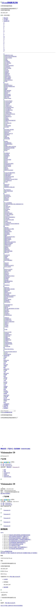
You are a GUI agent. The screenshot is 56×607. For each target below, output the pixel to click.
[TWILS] (6, 326)
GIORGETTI (7, 472)
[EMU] (5, 145)
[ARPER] (6, 72)
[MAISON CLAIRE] (9, 228)
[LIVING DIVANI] (8, 214)
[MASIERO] (7, 234)
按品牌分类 (6, 21)
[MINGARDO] (7, 239)
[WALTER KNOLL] (9, 349)
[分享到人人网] (6, 462)
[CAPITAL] (7, 104)
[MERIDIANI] (7, 238)
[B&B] (5, 89)
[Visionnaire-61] (1, 520)
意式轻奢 (17, 448)
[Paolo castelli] (7, 270)
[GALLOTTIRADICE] (9, 172)
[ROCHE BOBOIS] (8, 296)
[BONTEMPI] (7, 95)
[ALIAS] (6, 69)
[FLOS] (6, 161)
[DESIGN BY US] (8, 133)
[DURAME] (7, 138)
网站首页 (6, 18)
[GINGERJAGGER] (9, 176)
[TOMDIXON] (7, 319)
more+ (2, 532)
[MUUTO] (6, 252)
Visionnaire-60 (7, 526)
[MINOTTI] (7, 240)
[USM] (5, 329)
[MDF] (5, 235)
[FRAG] (6, 167)
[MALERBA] (7, 230)
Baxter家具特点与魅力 (14, 545)
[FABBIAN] (7, 153)
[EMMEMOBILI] (8, 144)
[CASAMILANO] (8, 110)
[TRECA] (6, 323)
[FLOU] (6, 162)
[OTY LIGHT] (7, 266)
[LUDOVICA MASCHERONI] (11, 223)
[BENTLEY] (7, 91)
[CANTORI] (7, 103)
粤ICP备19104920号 (15, 576)
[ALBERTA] (7, 66)
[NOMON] (6, 259)
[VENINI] (6, 333)
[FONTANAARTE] (8, 163)
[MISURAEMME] (8, 243)
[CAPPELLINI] (7, 106)
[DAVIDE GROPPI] (9, 129)
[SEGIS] (6, 307)
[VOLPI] (6, 345)
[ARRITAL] (7, 73)
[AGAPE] (6, 64)
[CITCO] (6, 121)
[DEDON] (6, 132)
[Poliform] (6, 274)
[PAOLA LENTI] (8, 269)
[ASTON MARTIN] (9, 65)
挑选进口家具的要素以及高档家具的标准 (19, 535)
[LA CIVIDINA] (8, 202)
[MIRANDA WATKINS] (10, 242)
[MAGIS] (6, 227)
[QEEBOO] (7, 285)
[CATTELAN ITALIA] (9, 114)
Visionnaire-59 (16, 467)
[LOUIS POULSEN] (9, 219)
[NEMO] (6, 256)
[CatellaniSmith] (7, 112)
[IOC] (5, 192)
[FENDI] (6, 157)
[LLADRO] (7, 215)
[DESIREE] (7, 134)
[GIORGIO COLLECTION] (11, 179)
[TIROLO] (6, 317)
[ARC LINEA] (7, 77)
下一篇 (6, 465)
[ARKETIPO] (7, 76)
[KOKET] (6, 200)
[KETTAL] (6, 197)
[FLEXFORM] (7, 159)
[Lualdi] (6, 221)
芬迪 (5, 471)
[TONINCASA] (8, 320)
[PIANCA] (6, 273)
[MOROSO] (7, 249)
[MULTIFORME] (8, 251)
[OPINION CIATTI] (9, 265)
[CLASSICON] (7, 123)
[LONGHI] (6, 218)
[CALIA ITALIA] (8, 100)
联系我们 (6, 408)
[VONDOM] (7, 346)
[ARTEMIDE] (7, 78)
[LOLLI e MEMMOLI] (9, 217)
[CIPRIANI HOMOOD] (9, 120)
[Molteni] (6, 247)
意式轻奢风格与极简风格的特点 (17, 542)
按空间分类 (6, 355)
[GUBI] (6, 181)
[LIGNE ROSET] (8, 213)
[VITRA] (6, 341)
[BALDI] (6, 83)
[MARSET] (6, 232)
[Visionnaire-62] (1, 516)
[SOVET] (6, 312)
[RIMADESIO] (7, 292)
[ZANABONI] (7, 354)
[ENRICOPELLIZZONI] (10, 146)
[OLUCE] (6, 262)
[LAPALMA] (7, 206)
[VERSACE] (7, 336)
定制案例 (6, 405)
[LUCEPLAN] (7, 222)
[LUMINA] (6, 225)
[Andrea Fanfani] (8, 57)
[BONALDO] (7, 94)
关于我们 (6, 19)
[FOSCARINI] (7, 166)
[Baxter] (6, 87)
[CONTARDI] (7, 125)
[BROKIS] (6, 97)
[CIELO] (6, 117)
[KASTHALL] (7, 196)
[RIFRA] (6, 291)
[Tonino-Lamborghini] (9, 321)
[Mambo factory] (8, 231)
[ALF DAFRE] (7, 68)
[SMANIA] (6, 311)
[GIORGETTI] (7, 178)
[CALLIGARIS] (8, 102)
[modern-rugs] (7, 245)
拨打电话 (3, 493)
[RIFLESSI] (7, 290)
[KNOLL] (6, 198)
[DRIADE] (6, 137)
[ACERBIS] (7, 61)
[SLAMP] (6, 309)
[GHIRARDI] (7, 175)
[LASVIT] (6, 208)
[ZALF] (6, 353)
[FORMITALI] (7, 164)
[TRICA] (6, 324)
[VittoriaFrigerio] (8, 342)
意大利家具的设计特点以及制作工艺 (18, 541)
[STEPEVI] (6, 313)
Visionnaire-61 (7, 522)
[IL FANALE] (7, 189)
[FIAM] (6, 158)
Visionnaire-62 (7, 518)
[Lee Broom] (7, 209)
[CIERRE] (6, 119)
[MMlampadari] (7, 244)
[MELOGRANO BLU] (9, 236)
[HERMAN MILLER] (9, 187)
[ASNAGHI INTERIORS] (10, 56)
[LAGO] (6, 205)
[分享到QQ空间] (1, 462)
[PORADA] (7, 277)
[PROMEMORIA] (8, 281)
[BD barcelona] (7, 90)
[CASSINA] (7, 111)
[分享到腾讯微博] (4, 462)
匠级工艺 (6, 406)
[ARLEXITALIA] (8, 80)
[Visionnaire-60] (1, 524)
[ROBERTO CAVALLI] (9, 295)
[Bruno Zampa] (7, 98)
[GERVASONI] (7, 174)
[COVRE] (6, 127)
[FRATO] (6, 168)
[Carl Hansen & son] (8, 107)
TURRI (5, 474)
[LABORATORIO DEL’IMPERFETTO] (13, 204)
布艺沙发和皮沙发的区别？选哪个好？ (19, 536)
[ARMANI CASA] (8, 55)
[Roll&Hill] (6, 300)
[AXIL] (6, 81)
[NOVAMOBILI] (8, 260)
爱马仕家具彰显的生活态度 (16, 544)
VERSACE (6, 475)
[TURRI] (6, 325)
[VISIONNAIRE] (8, 343)
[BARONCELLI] (8, 85)
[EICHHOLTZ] (7, 142)
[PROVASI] (7, 282)
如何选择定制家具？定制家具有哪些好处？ (20, 539)
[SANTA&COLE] (8, 304)
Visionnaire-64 (7, 510)
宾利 (5, 469)
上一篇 (6, 464)
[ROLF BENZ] (7, 299)
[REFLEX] (6, 287)
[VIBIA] (6, 337)
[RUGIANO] (7, 302)
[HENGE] (6, 185)
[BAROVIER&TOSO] (9, 86)
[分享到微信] (8, 462)
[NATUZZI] (7, 255)
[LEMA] (6, 210)
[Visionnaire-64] (1, 509)
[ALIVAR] (6, 70)
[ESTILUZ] (6, 149)
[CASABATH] (7, 108)
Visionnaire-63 (7, 514)
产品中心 (10, 448)
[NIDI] (5, 257)
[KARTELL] (7, 195)
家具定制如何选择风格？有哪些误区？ (19, 538)
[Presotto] (6, 279)
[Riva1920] (6, 294)
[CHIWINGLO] (8, 116)
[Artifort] (6, 60)
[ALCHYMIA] (7, 63)
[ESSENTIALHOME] (9, 147)
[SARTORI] (7, 306)
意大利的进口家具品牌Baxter (16, 548)
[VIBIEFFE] (7, 338)
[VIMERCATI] (7, 340)
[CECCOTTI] (7, 115)
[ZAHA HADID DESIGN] (10, 351)
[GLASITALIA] (8, 180)
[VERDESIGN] (7, 334)
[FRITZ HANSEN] (8, 170)
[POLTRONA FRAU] (9, 276)
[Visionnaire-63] (1, 512)
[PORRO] (6, 278)
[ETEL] (6, 150)
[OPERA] (6, 264)
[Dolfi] (5, 136)
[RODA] (6, 298)
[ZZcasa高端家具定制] (9, 3)
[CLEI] (5, 124)
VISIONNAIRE (25, 448)
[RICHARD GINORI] (9, 289)
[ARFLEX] (6, 74)
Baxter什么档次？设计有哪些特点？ (18, 547)
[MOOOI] (6, 248)
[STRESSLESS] (8, 315)
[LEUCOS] (6, 211)
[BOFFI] (6, 93)
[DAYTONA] (7, 131)
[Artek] (5, 59)
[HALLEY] (6, 184)
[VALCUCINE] (7, 332)
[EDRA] (6, 141)
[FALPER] (6, 154)
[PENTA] (6, 272)
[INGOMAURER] (8, 191)
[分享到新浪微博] (3, 462)
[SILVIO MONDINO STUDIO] (11, 308)
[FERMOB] (7, 155)
